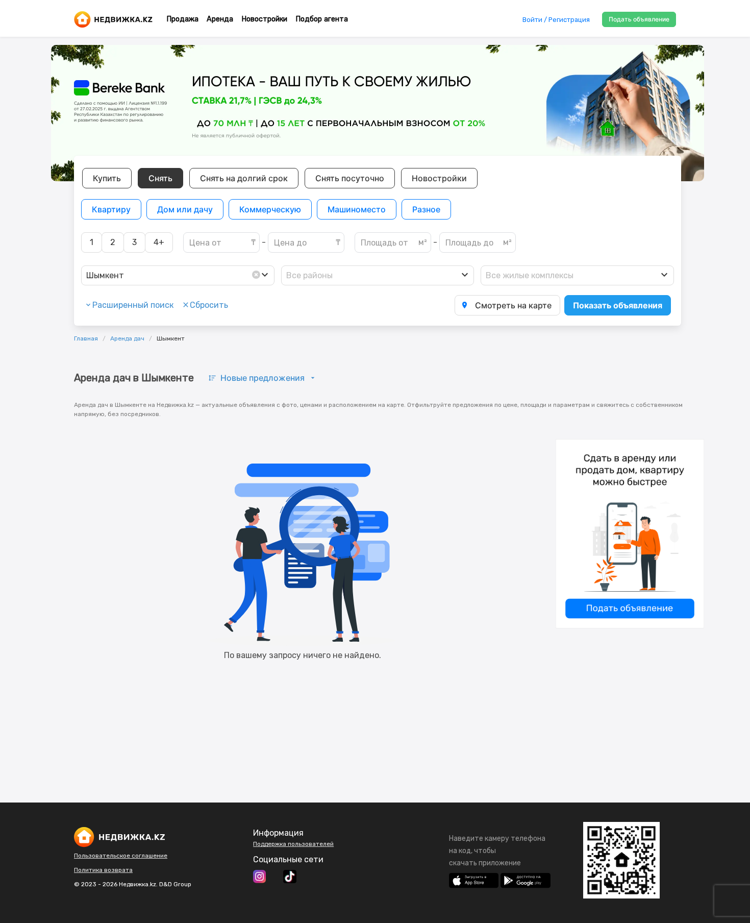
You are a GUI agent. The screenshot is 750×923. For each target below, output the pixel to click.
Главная (86, 338)
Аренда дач (127, 338)
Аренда (220, 19)
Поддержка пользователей (293, 843)
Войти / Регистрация (556, 19)
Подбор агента (321, 19)
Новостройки (264, 19)
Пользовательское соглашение (120, 855)
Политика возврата (103, 869)
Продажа (182, 19)
